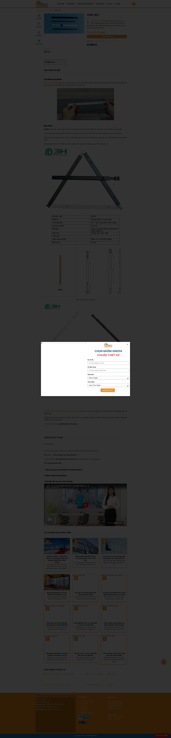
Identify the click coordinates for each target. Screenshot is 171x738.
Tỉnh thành (91, 382)
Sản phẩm (91, 374)
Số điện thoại (92, 367)
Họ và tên (90, 360)
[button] (127, 344)
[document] (85, 369)
